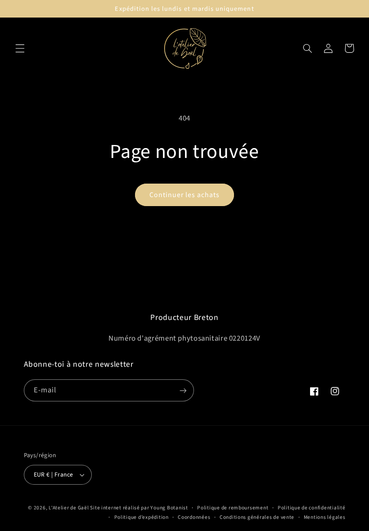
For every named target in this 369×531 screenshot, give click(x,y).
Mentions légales (325, 517)
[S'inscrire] (182, 390)
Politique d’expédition (141, 517)
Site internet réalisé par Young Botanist (139, 508)
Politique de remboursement (232, 508)
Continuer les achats (184, 195)
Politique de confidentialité (312, 508)
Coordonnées (194, 517)
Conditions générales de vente (257, 517)
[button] (19, 48)
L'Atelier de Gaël (69, 508)
